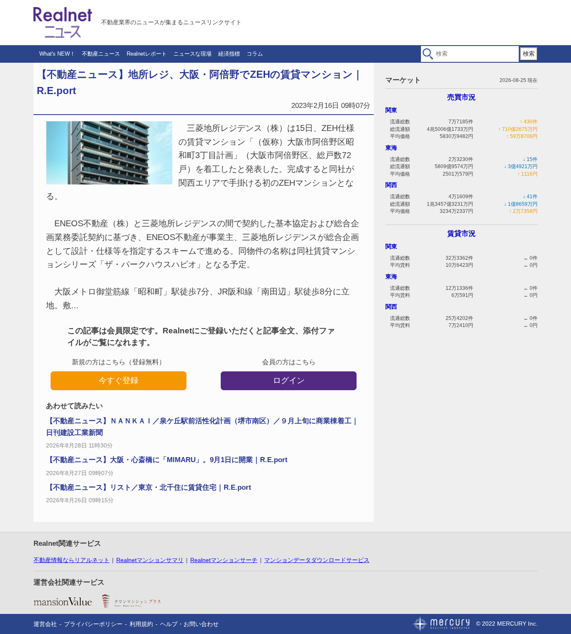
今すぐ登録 (118, 380)
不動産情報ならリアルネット (71, 560)
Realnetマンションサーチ (223, 560)
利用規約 (141, 624)
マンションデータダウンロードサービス (317, 560)
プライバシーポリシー (93, 624)
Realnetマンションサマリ (150, 560)
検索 (529, 53)
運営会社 (45, 624)
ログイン (289, 380)
